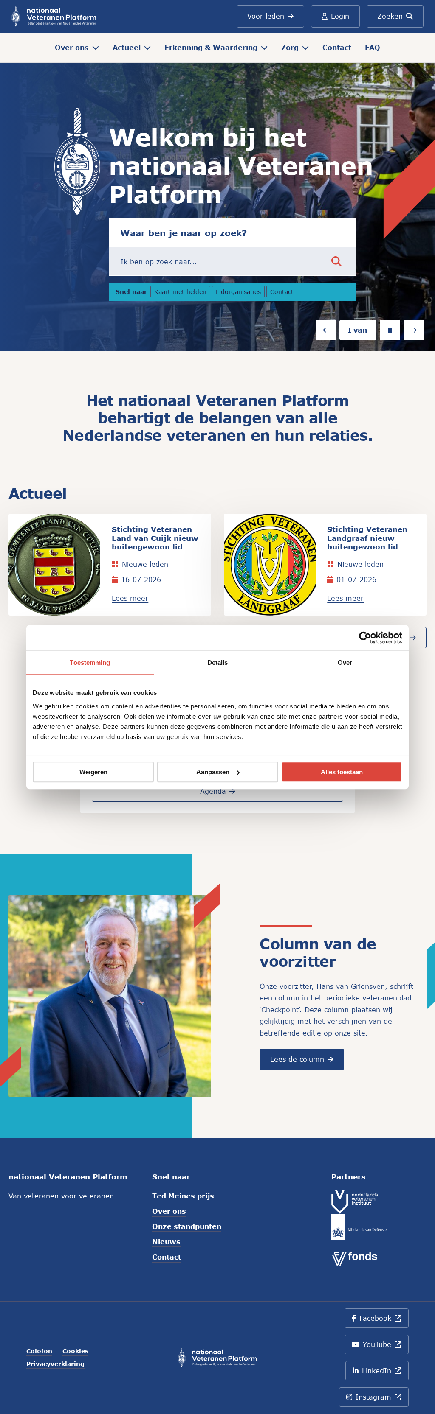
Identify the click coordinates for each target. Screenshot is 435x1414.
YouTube (384, 1347)
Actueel (127, 47)
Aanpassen (212, 772)
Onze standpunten (186, 1226)
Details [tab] (217, 662)
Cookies (75, 1351)
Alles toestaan (342, 772)
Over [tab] (345, 662)
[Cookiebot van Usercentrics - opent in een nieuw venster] (365, 637)
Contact (336, 47)
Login (340, 16)
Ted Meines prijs (183, 1196)
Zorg (290, 47)
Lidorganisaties (240, 292)
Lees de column (297, 1059)
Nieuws (166, 1242)
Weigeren (93, 772)
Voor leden (265, 16)
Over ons (72, 47)
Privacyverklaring (55, 1364)
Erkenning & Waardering (210, 47)
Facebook (383, 1321)
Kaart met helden (180, 292)
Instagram (382, 1400)
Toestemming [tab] (90, 662)
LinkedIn (384, 1373)
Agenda (213, 791)
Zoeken (390, 16)
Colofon (39, 1351)
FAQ (372, 47)
